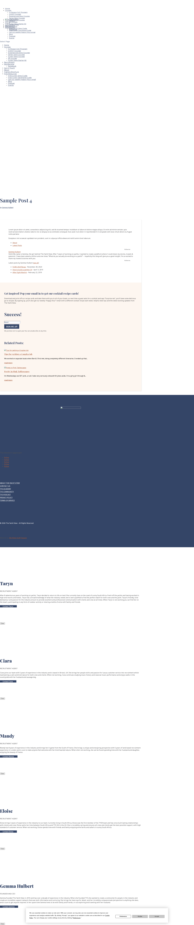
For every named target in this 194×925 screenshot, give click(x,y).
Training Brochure (11, 72)
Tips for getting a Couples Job (18, 354)
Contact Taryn (8, 606)
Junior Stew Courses (16, 57)
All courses (12, 58)
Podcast (12, 36)
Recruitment (9, 62)
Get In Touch (9, 68)
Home (6, 45)
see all (35, 263)
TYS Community (7, 492)
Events (11, 38)
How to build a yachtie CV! (22, 270)
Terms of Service (7, 500)
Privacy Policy (6, 497)
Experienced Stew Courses (19, 16)
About (6, 70)
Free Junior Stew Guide (18, 28)
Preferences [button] (76, 918)
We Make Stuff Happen (18, 538)
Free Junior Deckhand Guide (20, 30)
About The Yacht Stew (10, 483)
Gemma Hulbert (7, 207)
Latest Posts (17, 245)
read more (8, 363)
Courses (8, 10)
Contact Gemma (9, 907)
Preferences (123, 916)
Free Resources (10, 74)
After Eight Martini (20, 272)
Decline (140, 916)
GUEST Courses (15, 14)
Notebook (12, 66)
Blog (11, 34)
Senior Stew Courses (17, 18)
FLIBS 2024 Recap (19, 267)
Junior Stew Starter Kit (17, 60)
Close (2, 623)
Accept (157, 916)
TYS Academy (5, 489)
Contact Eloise (8, 831)
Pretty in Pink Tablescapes (16, 371)
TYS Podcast (5, 494)
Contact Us (5, 486)
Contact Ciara (8, 681)
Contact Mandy (8, 756)
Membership (9, 64)
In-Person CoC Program (18, 12)
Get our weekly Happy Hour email (22, 32)
